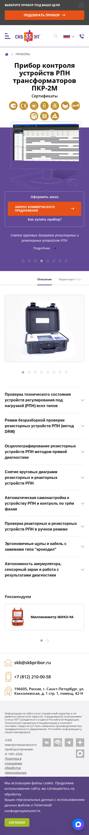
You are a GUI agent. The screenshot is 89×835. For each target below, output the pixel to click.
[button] (23, 261)
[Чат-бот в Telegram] (58, 742)
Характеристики (70, 279)
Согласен (17, 822)
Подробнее (42, 248)
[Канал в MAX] (80, 753)
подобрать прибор (42, 15)
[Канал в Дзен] (80, 742)
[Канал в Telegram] (69, 742)
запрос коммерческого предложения (35, 209)
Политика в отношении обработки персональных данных (16, 767)
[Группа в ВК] (46, 742)
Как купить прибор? (44, 219)
